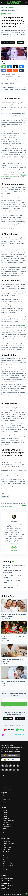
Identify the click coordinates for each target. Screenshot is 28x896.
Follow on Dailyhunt (11, 759)
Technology (6, 822)
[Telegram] (6, 765)
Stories (5, 783)
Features (5, 781)
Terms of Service (13, 706)
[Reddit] (9, 70)
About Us (5, 853)
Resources (5, 787)
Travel (4, 830)
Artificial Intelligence (8, 820)
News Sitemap (7, 870)
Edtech (5, 816)
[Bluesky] (21, 66)
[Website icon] (12, 547)
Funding (5, 810)
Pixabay (5, 61)
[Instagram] (14, 765)
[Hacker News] (15, 70)
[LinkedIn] (9, 66)
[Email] (2, 770)
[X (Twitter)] (15, 66)
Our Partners (6, 849)
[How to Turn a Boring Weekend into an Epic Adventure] (14, 627)
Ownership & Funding (8, 866)
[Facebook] (3, 70)
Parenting (5, 496)
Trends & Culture (6, 13)
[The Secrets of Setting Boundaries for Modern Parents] (14, 650)
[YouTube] (6, 770)
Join (21, 42)
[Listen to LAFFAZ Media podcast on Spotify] (20, 729)
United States (6, 799)
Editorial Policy (7, 862)
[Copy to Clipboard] (21, 70)
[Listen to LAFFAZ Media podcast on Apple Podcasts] (7, 735)
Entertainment (7, 826)
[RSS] (18, 770)
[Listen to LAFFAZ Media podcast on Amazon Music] (20, 735)
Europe (5, 801)
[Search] (2, 2)
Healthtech (6, 818)
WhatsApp (9, 718)
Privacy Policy (21, 706)
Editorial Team (7, 847)
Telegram (21, 718)
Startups (5, 812)
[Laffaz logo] (14, 2)
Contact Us (6, 855)
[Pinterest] (14, 770)
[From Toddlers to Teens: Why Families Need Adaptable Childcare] (14, 605)
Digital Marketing (7, 824)
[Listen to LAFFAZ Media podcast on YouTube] (9, 730)
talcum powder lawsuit (10, 130)
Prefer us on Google (11, 755)
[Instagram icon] (15, 547)
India (4, 795)
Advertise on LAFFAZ (8, 843)
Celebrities (6, 828)
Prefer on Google (9, 42)
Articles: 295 (14, 550)
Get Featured (6, 841)
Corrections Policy (8, 864)
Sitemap (5, 868)
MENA (4, 797)
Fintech (5, 814)
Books (4, 832)
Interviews (5, 785)
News (4, 779)
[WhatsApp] (3, 66)
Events (5, 845)
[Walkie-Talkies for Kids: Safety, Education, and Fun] (14, 672)
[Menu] (26, 2)
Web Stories (6, 851)
